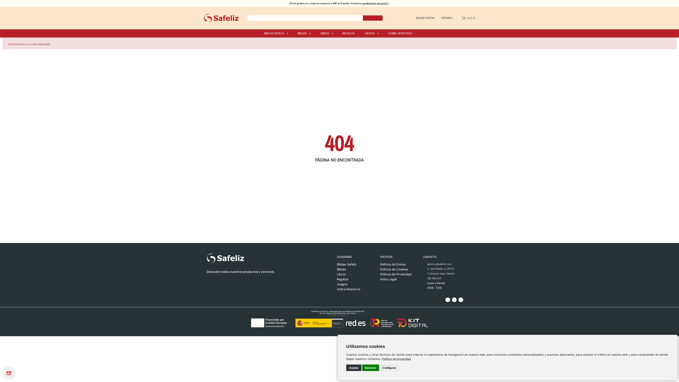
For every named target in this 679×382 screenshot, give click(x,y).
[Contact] (9, 373)
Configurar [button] (389, 367)
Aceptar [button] (354, 367)
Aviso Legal (388, 279)
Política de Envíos (393, 264)
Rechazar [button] (370, 367)
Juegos (369, 33)
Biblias (302, 33)
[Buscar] (373, 18)
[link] (396, 359)
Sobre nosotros (400, 33)
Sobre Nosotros (348, 289)
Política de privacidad (396, 359)
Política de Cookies (394, 269)
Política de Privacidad (395, 274)
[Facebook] (447, 299)
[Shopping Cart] (463, 18)
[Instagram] (454, 299)
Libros (324, 33)
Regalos (349, 33)
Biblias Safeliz (274, 33)
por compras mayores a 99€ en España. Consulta (339, 3)
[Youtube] (461, 299)
